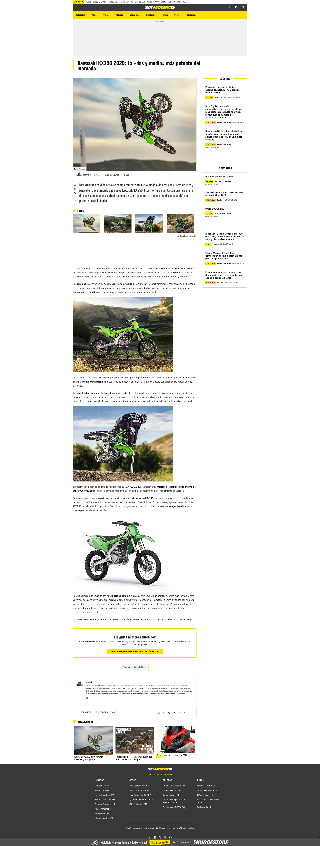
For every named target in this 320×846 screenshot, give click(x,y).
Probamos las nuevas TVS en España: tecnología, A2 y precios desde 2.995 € (222, 90)
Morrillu (87, 174)
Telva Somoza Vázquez (222, 181)
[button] (243, 7)
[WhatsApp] (75, 185)
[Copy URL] (75, 203)
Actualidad (86, 712)
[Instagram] (87, 697)
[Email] (75, 188)
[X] (75, 200)
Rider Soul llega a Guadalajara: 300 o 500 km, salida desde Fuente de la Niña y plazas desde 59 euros (224, 236)
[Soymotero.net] (160, 7)
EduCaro (220, 200)
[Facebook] (75, 196)
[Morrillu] (79, 175)
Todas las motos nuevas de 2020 (172, 755)
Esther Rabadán (220, 97)
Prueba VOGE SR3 (214, 208)
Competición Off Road (105, 712)
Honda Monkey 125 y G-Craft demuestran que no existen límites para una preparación (223, 256)
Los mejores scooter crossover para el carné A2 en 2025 (224, 194)
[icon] (231, 7)
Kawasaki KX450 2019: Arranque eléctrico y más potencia (89, 758)
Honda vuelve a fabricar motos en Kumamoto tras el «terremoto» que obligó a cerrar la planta (224, 275)
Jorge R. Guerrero (223, 122)
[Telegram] (75, 192)
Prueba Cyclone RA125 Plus (219, 176)
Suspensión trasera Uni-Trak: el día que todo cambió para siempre (134, 758)
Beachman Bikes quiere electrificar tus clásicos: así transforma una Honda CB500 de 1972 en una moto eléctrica (223, 135)
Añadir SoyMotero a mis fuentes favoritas (134, 651)
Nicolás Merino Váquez (222, 214)
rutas (208, 244)
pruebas (209, 98)
